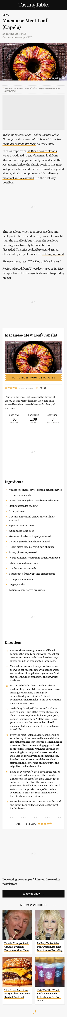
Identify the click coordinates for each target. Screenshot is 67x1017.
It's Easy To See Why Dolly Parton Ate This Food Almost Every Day (49, 947)
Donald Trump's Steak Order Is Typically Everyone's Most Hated (16, 947)
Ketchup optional (53, 254)
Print (43, 388)
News (5, 15)
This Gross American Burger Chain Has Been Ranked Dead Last (17, 994)
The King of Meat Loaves (44, 261)
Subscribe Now (32, 893)
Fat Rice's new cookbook (42, 151)
